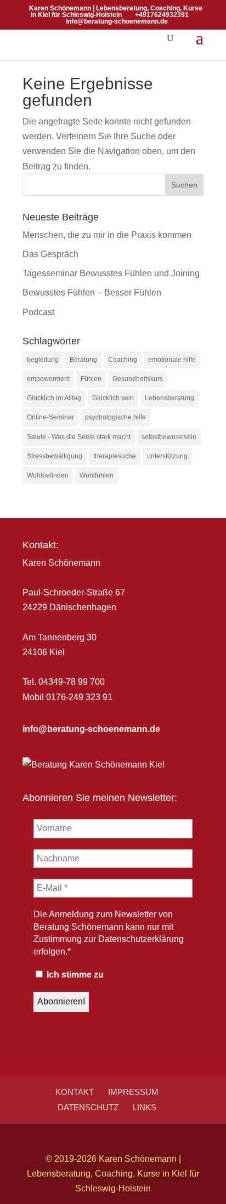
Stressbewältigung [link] (54, 456)
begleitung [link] (43, 360)
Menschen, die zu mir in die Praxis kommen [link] (106, 235)
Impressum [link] (133, 1092)
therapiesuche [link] (114, 456)
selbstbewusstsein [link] (169, 437)
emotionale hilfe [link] (172, 360)
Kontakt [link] (74, 1092)
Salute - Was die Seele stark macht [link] (79, 437)
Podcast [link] (38, 312)
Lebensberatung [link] (169, 398)
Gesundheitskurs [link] (137, 379)
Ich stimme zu (74, 974)
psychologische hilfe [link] (115, 417)
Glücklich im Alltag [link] (54, 398)
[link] (91, 729)
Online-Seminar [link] (50, 417)
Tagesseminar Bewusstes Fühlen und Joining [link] (111, 273)
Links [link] (144, 1107)
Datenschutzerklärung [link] (141, 939)
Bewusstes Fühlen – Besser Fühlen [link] (91, 292)
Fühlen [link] (91, 379)
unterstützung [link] (167, 456)
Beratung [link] (83, 360)
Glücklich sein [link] (113, 398)
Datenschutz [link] (88, 1107)
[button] (200, 45)
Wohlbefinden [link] (48, 475)
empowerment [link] (48, 379)
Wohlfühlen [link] (97, 475)
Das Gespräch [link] (50, 254)
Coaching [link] (122, 360)
